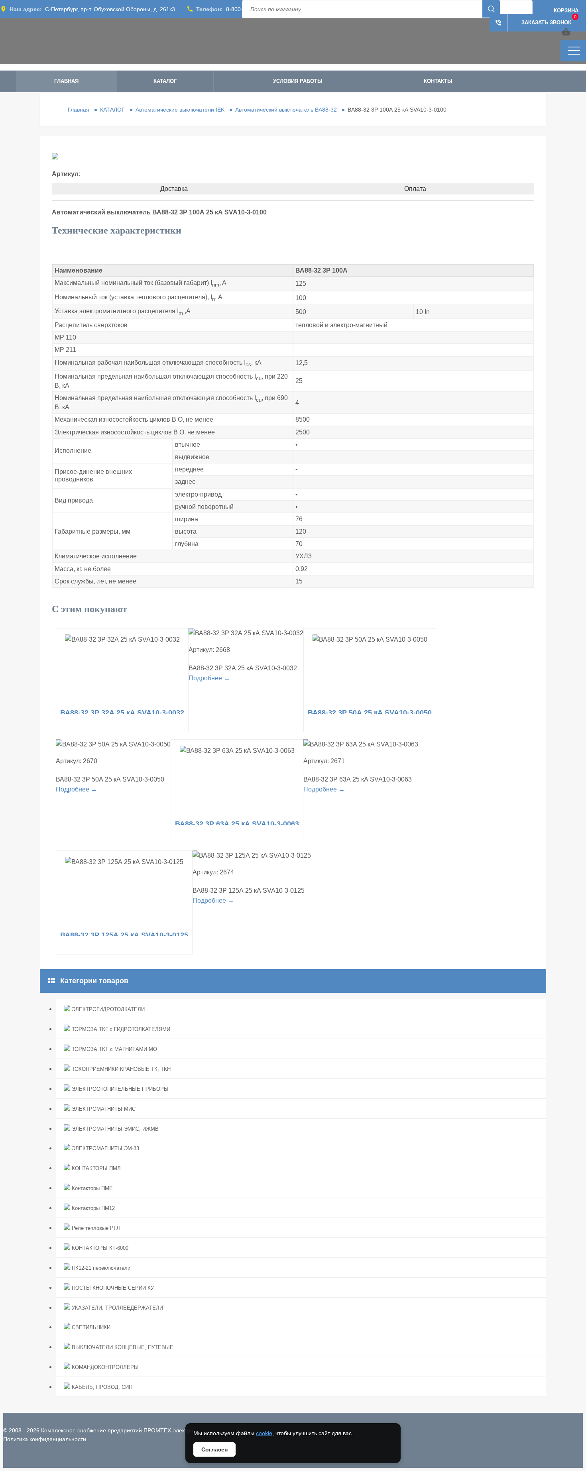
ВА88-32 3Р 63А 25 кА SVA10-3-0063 (237, 824)
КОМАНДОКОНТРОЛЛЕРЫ (104, 1367)
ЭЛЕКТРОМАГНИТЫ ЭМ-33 (104, 1148)
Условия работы (297, 81)
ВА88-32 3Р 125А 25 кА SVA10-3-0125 (124, 935)
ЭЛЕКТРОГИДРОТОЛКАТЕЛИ (107, 1009)
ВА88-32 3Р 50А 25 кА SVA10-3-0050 (370, 713)
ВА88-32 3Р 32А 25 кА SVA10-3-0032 (122, 713)
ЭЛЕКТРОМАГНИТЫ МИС (103, 1109)
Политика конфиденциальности (44, 1439)
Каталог (165, 81)
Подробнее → (209, 678)
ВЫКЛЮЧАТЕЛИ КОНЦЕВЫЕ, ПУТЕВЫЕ (121, 1347)
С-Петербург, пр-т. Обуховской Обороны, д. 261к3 (110, 9)
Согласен (214, 1449)
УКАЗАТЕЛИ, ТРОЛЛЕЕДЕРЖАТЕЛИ (116, 1308)
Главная (66, 81)
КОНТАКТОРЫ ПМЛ (95, 1168)
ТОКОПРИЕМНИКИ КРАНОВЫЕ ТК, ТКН (120, 1069)
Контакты (438, 81)
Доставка (174, 188)
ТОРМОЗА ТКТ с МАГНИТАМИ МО (113, 1049)
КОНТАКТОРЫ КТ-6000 (99, 1248)
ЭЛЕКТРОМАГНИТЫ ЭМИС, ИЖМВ (114, 1129)
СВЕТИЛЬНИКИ (90, 1327)
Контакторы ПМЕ (91, 1188)
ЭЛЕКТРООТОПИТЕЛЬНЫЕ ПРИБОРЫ (119, 1089)
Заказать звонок (533, 22)
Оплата (415, 188)
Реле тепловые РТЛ (95, 1228)
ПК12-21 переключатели (100, 1268)
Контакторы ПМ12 (92, 1208)
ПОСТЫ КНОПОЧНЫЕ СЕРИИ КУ (112, 1288)
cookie (264, 1433)
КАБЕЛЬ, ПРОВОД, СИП (101, 1387)
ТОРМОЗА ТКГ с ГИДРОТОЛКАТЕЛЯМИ (120, 1029)
